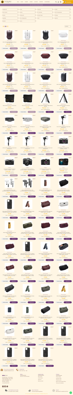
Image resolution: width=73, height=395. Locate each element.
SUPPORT (41, 1)
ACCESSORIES (47, 1)
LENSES (31, 1)
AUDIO (22, 1)
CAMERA (26, 1)
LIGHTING (36, 1)
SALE (18, 1)
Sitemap (57, 384)
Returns (39, 382)
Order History (40, 377)
